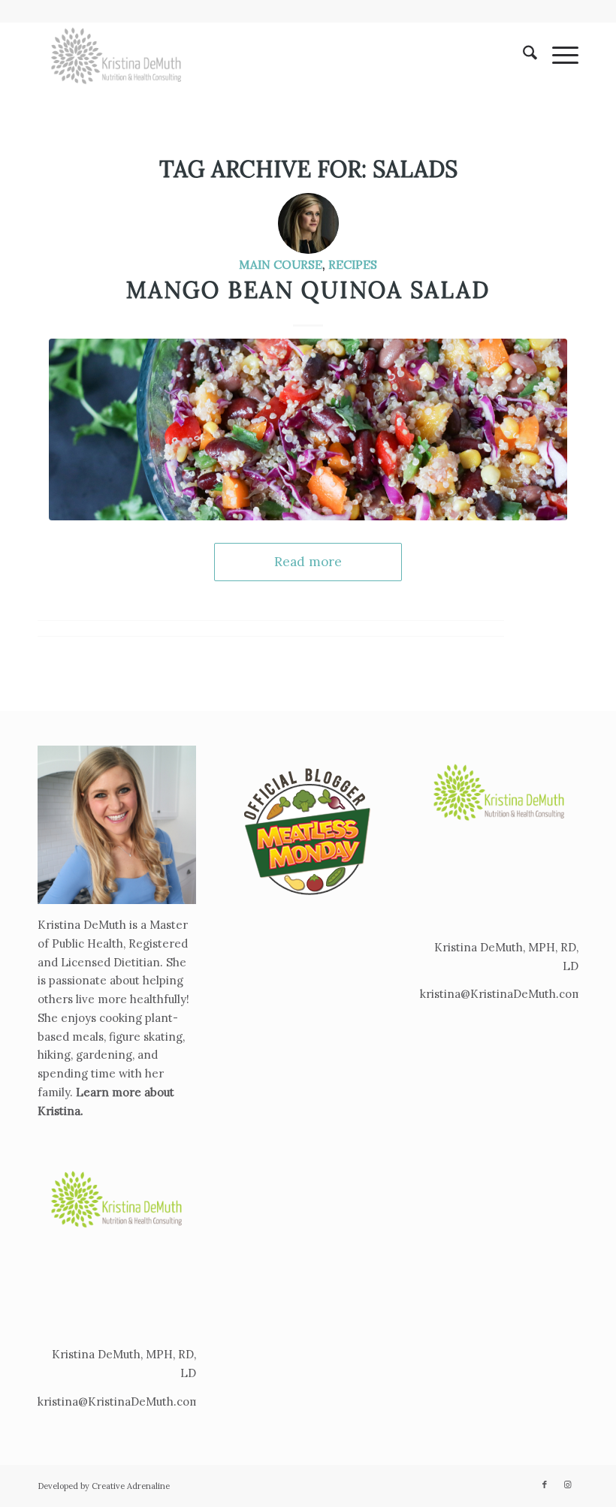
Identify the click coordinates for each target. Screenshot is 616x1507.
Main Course (280, 264)
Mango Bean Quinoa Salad (308, 290)
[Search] (522, 55)
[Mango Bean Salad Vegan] (308, 429)
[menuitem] (522, 55)
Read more (308, 561)
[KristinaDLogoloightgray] (116, 55)
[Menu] (557, 55)
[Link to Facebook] (544, 1484)
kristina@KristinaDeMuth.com (119, 1401)
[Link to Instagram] (567, 1484)
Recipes (352, 264)
